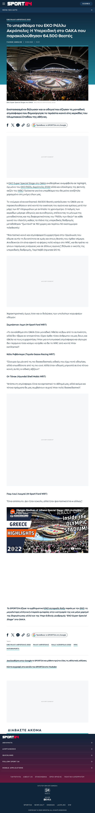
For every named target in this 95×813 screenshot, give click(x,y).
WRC (20, 191)
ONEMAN (51, 805)
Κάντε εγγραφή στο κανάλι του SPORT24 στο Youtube (32, 667)
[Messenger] (18, 125)
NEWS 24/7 (39, 805)
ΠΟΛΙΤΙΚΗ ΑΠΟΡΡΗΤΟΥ (74, 777)
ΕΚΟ (82, 608)
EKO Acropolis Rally (54, 608)
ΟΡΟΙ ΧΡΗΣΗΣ (55, 777)
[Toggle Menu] (3, 3)
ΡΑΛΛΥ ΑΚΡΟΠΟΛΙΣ (41, 644)
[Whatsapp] (28, 125)
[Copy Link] (23, 125)
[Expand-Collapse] (92, 10)
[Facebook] (7, 125)
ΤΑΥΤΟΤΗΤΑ (16, 777)
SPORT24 (28, 805)
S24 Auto (12, 10)
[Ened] (47, 799)
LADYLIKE (61, 805)
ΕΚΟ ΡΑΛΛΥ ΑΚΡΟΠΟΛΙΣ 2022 (19, 644)
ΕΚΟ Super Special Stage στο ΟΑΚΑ (27, 183)
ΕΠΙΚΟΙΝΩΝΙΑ (41, 777)
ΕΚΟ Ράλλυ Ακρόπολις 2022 (35, 187)
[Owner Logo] (47, 791)
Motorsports (13, 648)
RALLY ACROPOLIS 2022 (61, 644)
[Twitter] (12, 125)
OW (69, 805)
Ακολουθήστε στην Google (19, 661)
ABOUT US (28, 777)
